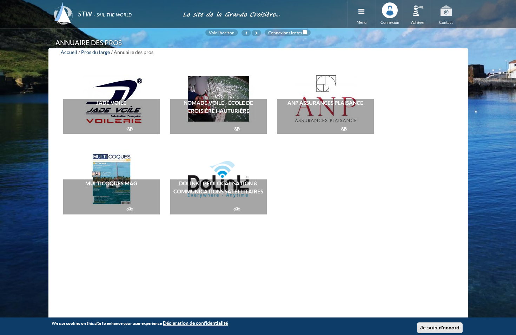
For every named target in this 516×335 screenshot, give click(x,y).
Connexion (390, 22)
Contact (446, 22)
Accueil (69, 52)
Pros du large (95, 52)
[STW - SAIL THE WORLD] (114, 4)
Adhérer (418, 22)
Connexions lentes (285, 32)
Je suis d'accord (439, 327)
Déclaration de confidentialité (195, 323)
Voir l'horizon (221, 32)
